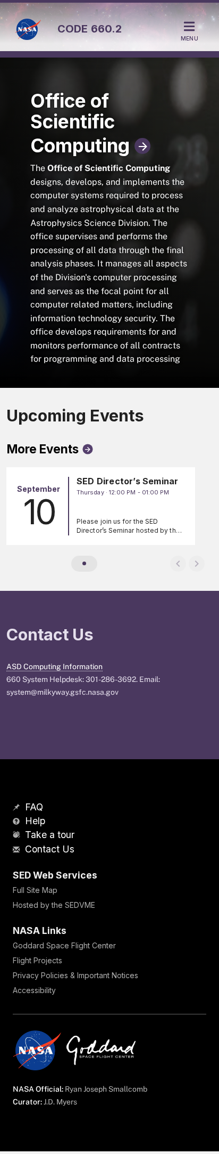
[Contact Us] (17, 850)
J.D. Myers (60, 1102)
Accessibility (34, 990)
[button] (84, 563)
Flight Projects (37, 960)
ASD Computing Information (54, 666)
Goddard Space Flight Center (64, 945)
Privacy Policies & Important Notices (75, 975)
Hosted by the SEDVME (54, 904)
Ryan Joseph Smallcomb (106, 1089)
